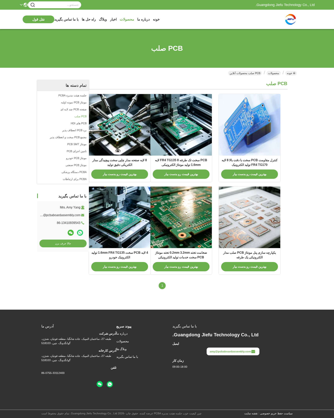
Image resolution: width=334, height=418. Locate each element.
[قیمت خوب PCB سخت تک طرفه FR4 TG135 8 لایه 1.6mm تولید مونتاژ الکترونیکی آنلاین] (181, 125)
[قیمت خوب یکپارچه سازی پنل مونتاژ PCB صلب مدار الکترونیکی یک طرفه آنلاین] (249, 217)
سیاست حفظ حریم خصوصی (276, 413)
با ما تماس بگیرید (66, 19)
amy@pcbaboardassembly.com (58, 215)
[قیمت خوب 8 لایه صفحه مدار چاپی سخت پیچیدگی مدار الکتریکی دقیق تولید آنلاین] (119, 125)
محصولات (127, 19)
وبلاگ (103, 19)
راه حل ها (89, 19)
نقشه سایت (251, 413)
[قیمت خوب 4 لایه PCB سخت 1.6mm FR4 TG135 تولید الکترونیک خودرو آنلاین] (119, 217)
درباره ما (143, 19)
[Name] (32, 5)
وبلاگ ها (121, 349)
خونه (156, 19)
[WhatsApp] (80, 232)
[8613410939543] (109, 384)
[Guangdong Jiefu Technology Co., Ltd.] (293, 19)
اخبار (113, 19)
